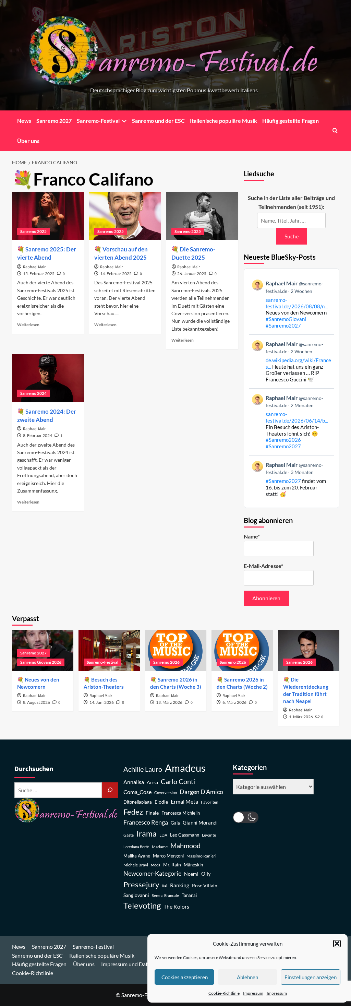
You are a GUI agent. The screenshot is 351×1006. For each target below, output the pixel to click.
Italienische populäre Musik (223, 120)
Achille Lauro (142, 769)
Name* (252, 536)
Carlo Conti (178, 781)
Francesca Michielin (180, 813)
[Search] (335, 131)
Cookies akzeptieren (184, 977)
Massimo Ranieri (201, 856)
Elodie (161, 802)
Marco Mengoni (168, 856)
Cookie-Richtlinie (224, 993)
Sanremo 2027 (54, 120)
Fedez (133, 811)
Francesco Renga (145, 822)
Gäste (128, 835)
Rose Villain (204, 885)
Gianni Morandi (200, 823)
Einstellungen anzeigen (311, 977)
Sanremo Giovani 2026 (40, 662)
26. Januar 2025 (191, 273)
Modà (155, 865)
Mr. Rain (172, 864)
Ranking (179, 885)
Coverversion (165, 792)
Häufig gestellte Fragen (290, 120)
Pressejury (141, 884)
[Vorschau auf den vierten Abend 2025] (125, 216)
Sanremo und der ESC (158, 120)
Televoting (142, 905)
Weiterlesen (28, 324)
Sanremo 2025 (33, 231)
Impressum (253, 993)
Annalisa (133, 782)
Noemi (191, 874)
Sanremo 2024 (33, 393)
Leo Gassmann (184, 835)
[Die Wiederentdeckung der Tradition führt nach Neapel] (308, 650)
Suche (292, 236)
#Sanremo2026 (283, 440)
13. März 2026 (169, 702)
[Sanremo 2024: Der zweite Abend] (48, 378)
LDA (163, 835)
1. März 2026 (301, 716)
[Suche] (110, 790)
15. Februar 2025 (39, 273)
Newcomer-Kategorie (152, 873)
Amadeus (185, 768)
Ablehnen (247, 977)
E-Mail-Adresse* (263, 566)
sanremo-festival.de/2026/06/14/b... (297, 417)
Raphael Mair (34, 267)
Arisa (152, 782)
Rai (164, 886)
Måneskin (193, 864)
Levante (209, 835)
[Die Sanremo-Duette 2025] (202, 216)
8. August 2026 (36, 702)
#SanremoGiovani (286, 319)
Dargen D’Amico (201, 791)
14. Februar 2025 (116, 273)
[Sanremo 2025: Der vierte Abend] (48, 216)
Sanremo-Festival (98, 120)
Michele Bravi (135, 864)
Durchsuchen (33, 769)
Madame (160, 846)
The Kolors (176, 906)
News (24, 120)
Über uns (28, 141)
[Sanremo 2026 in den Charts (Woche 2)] (242, 650)
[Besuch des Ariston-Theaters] (109, 650)
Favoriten (209, 802)
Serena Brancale (165, 895)
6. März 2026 (234, 702)
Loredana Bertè (136, 846)
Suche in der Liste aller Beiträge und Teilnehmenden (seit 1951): (291, 202)
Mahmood (185, 845)
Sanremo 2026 (166, 662)
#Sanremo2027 (283, 325)
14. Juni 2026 (101, 702)
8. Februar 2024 (37, 435)
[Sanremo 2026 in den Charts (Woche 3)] (175, 650)
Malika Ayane (136, 856)
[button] (337, 943)
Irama (146, 833)
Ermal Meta (184, 801)
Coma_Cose (137, 792)
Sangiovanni (136, 895)
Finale (152, 813)
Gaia (175, 823)
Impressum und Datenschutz (135, 964)
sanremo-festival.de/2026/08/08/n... (297, 303)
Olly (206, 874)
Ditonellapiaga (137, 802)
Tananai (189, 895)
